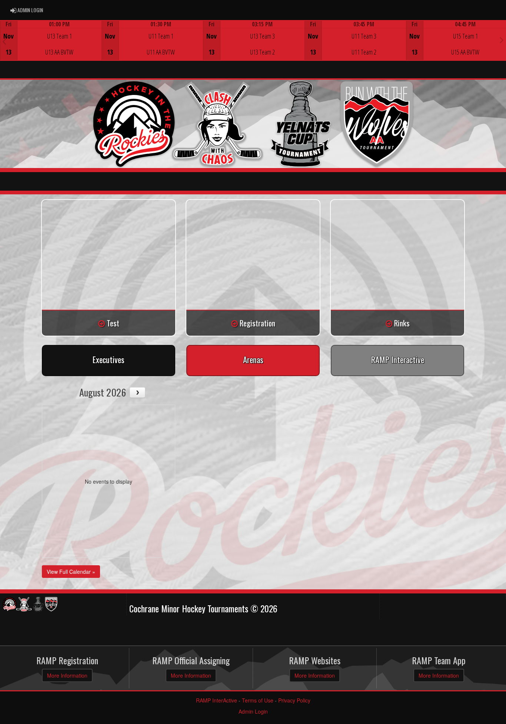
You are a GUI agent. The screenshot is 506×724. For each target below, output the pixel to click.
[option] (50, 40)
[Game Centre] (51, 46)
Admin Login (253, 711)
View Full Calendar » (71, 571)
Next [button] (501, 39)
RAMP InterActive (216, 700)
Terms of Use (257, 700)
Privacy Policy (294, 700)
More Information (67, 675)
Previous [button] (4, 41)
